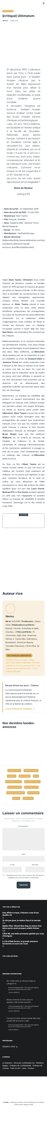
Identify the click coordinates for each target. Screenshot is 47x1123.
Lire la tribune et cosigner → (19, 709)
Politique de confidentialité (20, 1065)
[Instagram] (14, 1094)
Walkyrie (28, 798)
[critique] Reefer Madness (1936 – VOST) (22, 668)
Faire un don (15, 1068)
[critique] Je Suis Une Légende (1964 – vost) (23, 666)
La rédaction (7, 1063)
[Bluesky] (28, 1094)
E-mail (12, 865)
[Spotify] (37, 1094)
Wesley (5, 21)
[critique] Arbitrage (13, 671)
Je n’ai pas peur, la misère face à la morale (21, 920)
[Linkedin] (23, 1094)
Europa (12, 776)
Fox (36, 776)
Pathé (16, 798)
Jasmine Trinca (33, 782)
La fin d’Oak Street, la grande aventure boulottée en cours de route (20, 942)
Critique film (8, 11)
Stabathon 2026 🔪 (10, 1046)
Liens (24, 1068)
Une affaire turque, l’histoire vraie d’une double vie (20, 913)
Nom (23, 854)
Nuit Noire (34, 793)
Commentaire (23, 826)
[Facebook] (4, 1094)
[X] (9, 1094)
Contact (31, 1068)
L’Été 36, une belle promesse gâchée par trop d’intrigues (23, 934)
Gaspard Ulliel (14, 782)
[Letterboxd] (33, 1094)
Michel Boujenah (16, 793)
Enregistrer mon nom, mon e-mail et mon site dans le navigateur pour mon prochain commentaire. (25, 876)
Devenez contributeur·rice (24, 1063)
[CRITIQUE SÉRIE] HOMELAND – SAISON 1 (23, 663)
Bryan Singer (31, 771)
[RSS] (42, 1094)
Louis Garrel (15, 787)
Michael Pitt (32, 787)
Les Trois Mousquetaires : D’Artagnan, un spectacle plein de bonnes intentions (28, 520)
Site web (35, 865)
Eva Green (25, 776)
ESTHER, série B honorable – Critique (20, 660)
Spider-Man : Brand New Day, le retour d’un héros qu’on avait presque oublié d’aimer (21, 927)
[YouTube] (19, 1094)
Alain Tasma (14, 771)
